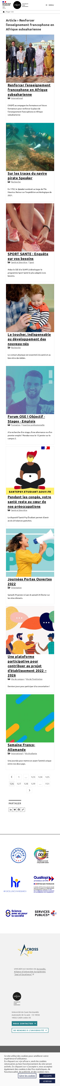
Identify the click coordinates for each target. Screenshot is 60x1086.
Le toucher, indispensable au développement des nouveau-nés (29, 339)
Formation (15, 425)
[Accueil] (3, 12)
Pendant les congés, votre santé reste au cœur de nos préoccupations (29, 501)
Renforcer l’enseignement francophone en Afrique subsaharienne (29, 90)
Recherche (16, 181)
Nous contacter (23, 1023)
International (17, 98)
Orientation (16, 587)
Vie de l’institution (34, 679)
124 (40, 776)
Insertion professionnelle (33, 425)
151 (47, 783)
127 (19, 783)
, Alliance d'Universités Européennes (30, 972)
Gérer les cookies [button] (27, 1075)
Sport (31, 262)
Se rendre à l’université (28, 1030)
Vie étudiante (31, 753)
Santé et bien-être (19, 262)
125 (47, 776)
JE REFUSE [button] (47, 1081)
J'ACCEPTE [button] (47, 1076)
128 (26, 783)
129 (33, 783)
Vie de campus (17, 679)
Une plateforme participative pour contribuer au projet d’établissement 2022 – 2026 (27, 665)
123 (33, 776)
